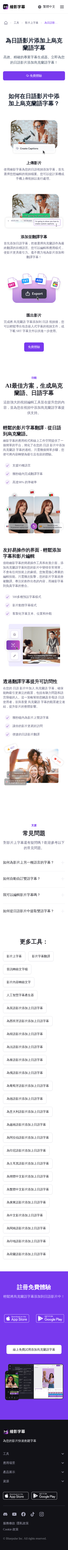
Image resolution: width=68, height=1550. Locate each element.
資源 (6, 1481)
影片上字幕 (31, 22)
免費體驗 (36, 75)
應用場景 (9, 1462)
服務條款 (9, 1523)
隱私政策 (23, 1523)
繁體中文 (49, 6)
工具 (16, 22)
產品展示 (9, 1472)
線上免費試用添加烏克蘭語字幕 (34, 1349)
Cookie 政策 (11, 1529)
